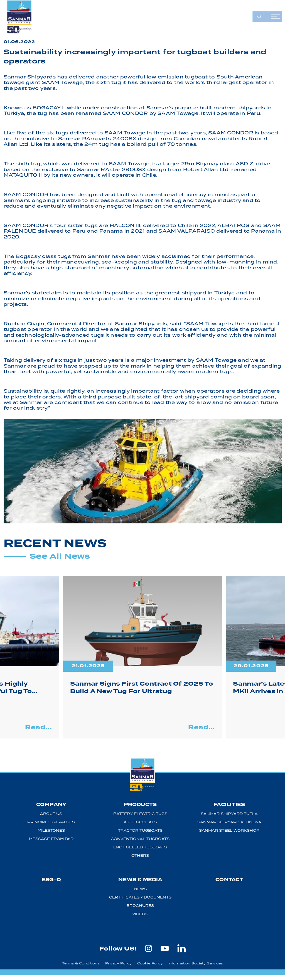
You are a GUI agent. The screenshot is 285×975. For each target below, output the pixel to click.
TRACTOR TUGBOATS (140, 830)
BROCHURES (140, 905)
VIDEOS (140, 914)
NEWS (140, 889)
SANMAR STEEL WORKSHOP (229, 830)
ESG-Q (51, 879)
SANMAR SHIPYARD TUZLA (229, 813)
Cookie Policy (150, 963)
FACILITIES (229, 804)
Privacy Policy (118, 963)
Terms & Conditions (81, 963)
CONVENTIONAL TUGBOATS (140, 838)
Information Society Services (195, 963)
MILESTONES (51, 830)
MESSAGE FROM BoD (51, 838)
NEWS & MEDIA (140, 879)
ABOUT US (51, 813)
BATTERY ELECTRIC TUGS (140, 813)
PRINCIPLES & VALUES (51, 822)
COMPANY (51, 804)
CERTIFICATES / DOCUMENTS (140, 897)
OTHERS (140, 855)
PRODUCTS (140, 804)
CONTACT (229, 879)
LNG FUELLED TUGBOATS (140, 847)
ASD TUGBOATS (140, 822)
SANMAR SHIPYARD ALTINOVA (229, 822)
